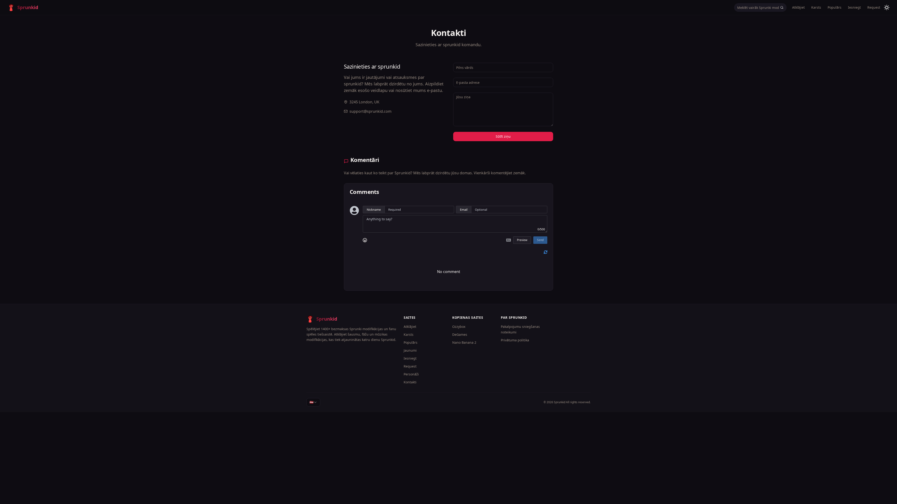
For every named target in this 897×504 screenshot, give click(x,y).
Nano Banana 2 (464, 342)
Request (873, 7)
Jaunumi (410, 350)
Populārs (834, 7)
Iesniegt (854, 7)
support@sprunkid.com (370, 111)
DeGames (459, 334)
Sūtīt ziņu (503, 136)
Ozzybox (458, 326)
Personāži (411, 374)
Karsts (816, 7)
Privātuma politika (515, 340)
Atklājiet (798, 7)
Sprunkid (559, 402)
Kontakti (410, 382)
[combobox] (313, 402)
